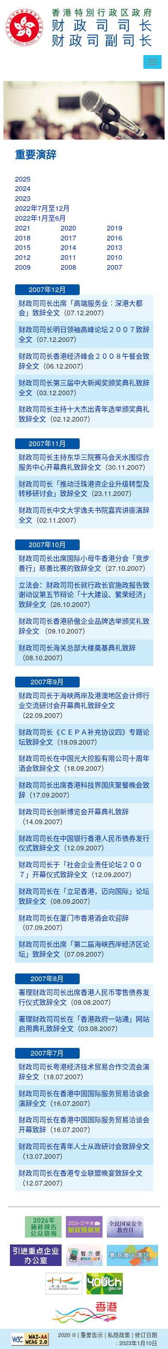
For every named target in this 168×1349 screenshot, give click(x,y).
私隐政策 (119, 1335)
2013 (114, 247)
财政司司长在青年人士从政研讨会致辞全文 (84, 1146)
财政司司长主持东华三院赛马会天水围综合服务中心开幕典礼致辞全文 (84, 462)
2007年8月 (47, 978)
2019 (114, 228)
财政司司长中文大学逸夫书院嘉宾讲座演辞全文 (84, 515)
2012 (23, 257)
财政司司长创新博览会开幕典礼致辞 (74, 811)
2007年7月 (47, 1053)
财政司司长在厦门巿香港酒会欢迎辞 (74, 918)
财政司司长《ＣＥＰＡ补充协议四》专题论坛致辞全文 (84, 737)
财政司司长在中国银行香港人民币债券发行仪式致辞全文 (84, 843)
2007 (114, 267)
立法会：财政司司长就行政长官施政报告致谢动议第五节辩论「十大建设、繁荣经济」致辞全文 (84, 595)
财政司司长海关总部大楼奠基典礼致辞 (77, 648)
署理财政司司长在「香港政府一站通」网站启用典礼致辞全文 (84, 1024)
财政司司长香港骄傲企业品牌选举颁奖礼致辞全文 (84, 626)
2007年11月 (47, 443)
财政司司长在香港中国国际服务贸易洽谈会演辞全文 (84, 1098)
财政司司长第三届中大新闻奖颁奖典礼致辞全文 (84, 387)
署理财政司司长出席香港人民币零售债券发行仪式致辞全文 (84, 997)
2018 (23, 238)
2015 (23, 247)
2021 (23, 228)
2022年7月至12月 (42, 208)
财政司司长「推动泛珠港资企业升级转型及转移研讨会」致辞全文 (84, 489)
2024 (23, 188)
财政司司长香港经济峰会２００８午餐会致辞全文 (84, 361)
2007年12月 (47, 289)
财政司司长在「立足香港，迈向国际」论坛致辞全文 (84, 896)
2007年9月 (47, 682)
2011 (68, 257)
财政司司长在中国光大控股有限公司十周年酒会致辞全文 (84, 763)
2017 (68, 238)
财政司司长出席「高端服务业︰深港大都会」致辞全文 (81, 308)
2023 (23, 198)
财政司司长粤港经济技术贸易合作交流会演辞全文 (84, 1071)
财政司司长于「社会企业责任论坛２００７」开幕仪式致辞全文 (81, 869)
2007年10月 (47, 544)
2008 (68, 267)
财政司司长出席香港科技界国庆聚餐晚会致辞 (84, 790)
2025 (23, 179)
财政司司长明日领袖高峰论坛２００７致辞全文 (84, 334)
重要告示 (92, 1335)
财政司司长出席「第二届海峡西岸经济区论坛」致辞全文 (84, 949)
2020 (68, 228)
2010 (114, 257)
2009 (23, 267)
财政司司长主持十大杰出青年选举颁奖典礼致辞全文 (84, 414)
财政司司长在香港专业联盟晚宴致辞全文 (81, 1173)
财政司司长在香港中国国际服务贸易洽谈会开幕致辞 (84, 1124)
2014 (68, 247)
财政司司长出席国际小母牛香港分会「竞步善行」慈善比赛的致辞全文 (84, 563)
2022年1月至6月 (40, 218)
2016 (114, 238)
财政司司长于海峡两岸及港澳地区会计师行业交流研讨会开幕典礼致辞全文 (84, 700)
